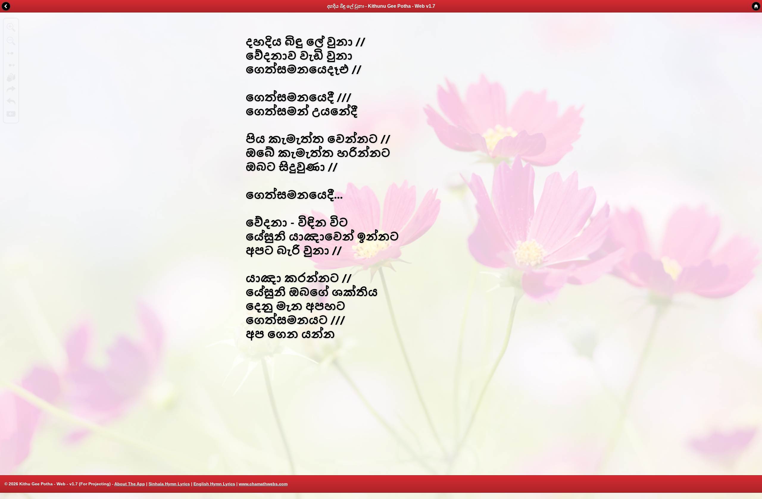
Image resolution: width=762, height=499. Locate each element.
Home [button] (756, 6)
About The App (129, 483)
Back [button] (5, 6)
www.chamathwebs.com (263, 483)
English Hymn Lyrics (214, 483)
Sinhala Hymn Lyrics (169, 483)
